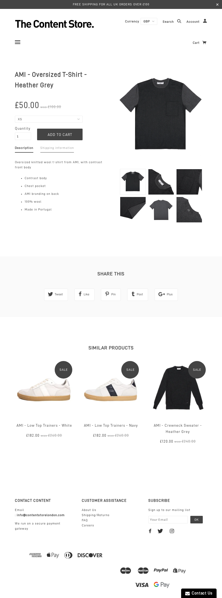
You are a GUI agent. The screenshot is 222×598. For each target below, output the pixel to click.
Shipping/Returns (96, 515)
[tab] (24, 149)
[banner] (69, 24)
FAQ (85, 520)
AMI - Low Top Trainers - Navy (111, 425)
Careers (88, 525)
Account (194, 22)
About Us (89, 510)
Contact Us (201, 593)
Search (169, 22)
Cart (197, 42)
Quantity (22, 128)
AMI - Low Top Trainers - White (44, 425)
